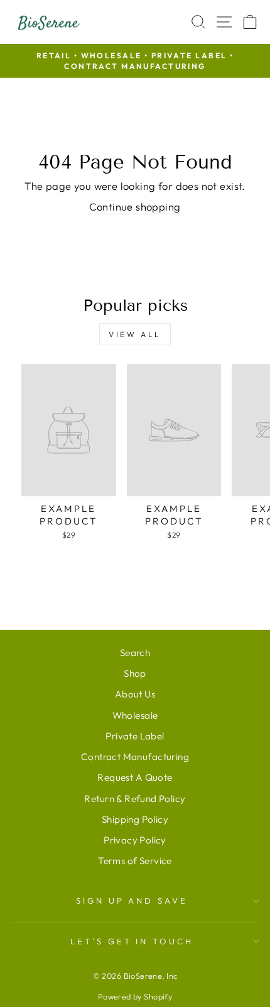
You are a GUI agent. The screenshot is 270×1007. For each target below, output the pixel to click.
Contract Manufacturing (135, 757)
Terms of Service (135, 861)
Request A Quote (134, 777)
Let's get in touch (132, 941)
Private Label (134, 736)
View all (135, 334)
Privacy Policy (135, 840)
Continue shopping (134, 206)
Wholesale (135, 715)
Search (135, 653)
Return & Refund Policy (134, 799)
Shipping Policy (135, 819)
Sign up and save (132, 900)
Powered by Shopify (135, 996)
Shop (135, 673)
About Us (135, 694)
